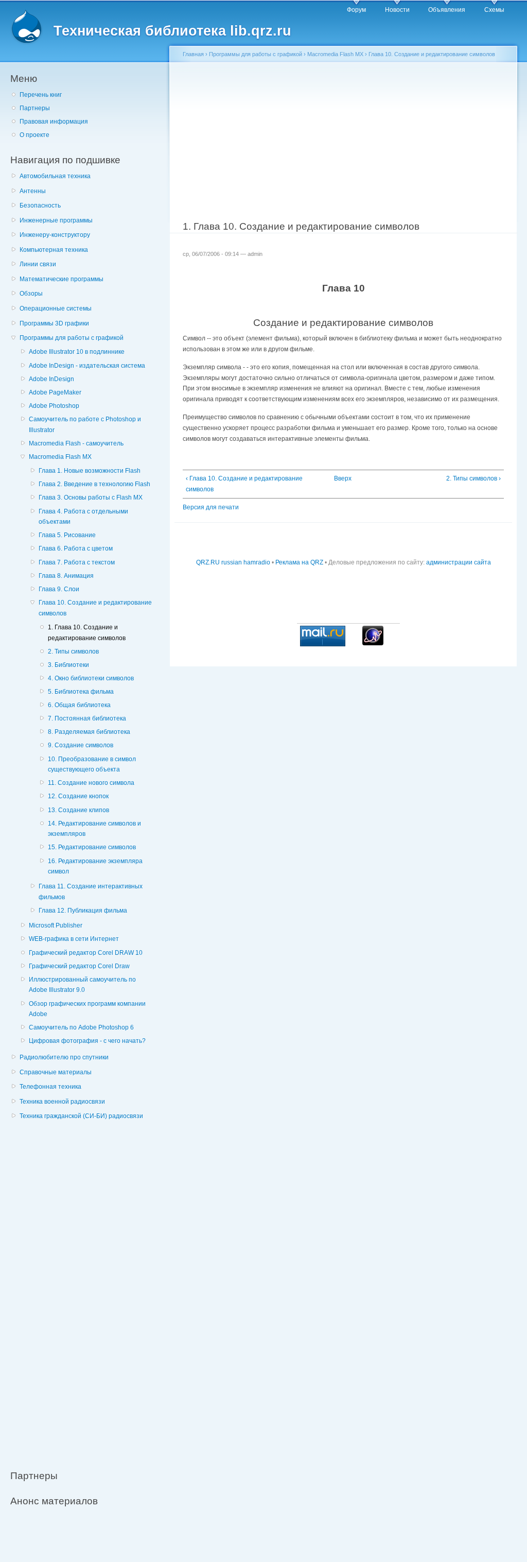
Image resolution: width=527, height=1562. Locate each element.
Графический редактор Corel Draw (79, 966)
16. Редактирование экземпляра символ (95, 866)
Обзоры (31, 293)
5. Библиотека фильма (81, 691)
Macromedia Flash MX (60, 456)
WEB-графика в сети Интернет (74, 938)
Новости (397, 9)
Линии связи (38, 264)
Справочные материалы (56, 1072)
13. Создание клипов (78, 810)
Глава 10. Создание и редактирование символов (95, 608)
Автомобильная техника (55, 176)
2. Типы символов (73, 651)
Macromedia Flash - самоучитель (76, 443)
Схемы (494, 9)
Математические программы (61, 279)
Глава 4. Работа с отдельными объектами (83, 517)
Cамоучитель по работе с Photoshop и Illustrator (85, 425)
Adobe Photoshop (54, 405)
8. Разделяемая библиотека (89, 731)
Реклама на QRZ (299, 562)
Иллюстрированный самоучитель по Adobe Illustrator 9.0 (82, 985)
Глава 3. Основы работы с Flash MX (91, 497)
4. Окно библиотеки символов (91, 678)
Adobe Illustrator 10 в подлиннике (77, 351)
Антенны (33, 191)
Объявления (446, 9)
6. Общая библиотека (79, 705)
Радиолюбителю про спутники (64, 1057)
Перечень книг (41, 94)
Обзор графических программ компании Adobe (87, 1009)
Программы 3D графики (54, 323)
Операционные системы (56, 308)
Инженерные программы (56, 220)
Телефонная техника (50, 1086)
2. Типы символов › (473, 478)
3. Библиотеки (68, 664)
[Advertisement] (87, 1289)
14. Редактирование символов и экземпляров (94, 829)
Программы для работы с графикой (72, 337)
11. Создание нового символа (91, 782)
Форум (356, 9)
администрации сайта (458, 562)
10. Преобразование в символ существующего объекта (92, 765)
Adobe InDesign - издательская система (87, 365)
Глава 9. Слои (59, 589)
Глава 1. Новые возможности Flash (89, 470)
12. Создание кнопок (78, 796)
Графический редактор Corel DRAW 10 (86, 952)
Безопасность (40, 205)
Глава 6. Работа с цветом (76, 548)
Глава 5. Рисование (67, 535)
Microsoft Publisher (55, 925)
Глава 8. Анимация (66, 575)
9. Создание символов (80, 745)
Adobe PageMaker (55, 392)
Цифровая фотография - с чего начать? (87, 1040)
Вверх (340, 478)
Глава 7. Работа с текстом (77, 562)
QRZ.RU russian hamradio (233, 562)
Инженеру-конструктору (55, 234)
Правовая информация (54, 121)
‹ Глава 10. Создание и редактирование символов (244, 484)
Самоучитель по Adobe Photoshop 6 (81, 1027)
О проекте (34, 135)
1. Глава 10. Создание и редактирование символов (87, 633)
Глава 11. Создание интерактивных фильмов (91, 892)
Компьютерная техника (54, 249)
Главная (193, 54)
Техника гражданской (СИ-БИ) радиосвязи (81, 1116)
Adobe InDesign (51, 379)
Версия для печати (211, 507)
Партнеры (35, 108)
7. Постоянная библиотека (87, 718)
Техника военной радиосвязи (62, 1101)
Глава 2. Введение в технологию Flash (94, 484)
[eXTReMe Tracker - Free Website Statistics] (372, 643)
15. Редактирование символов (92, 847)
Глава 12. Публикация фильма (83, 910)
